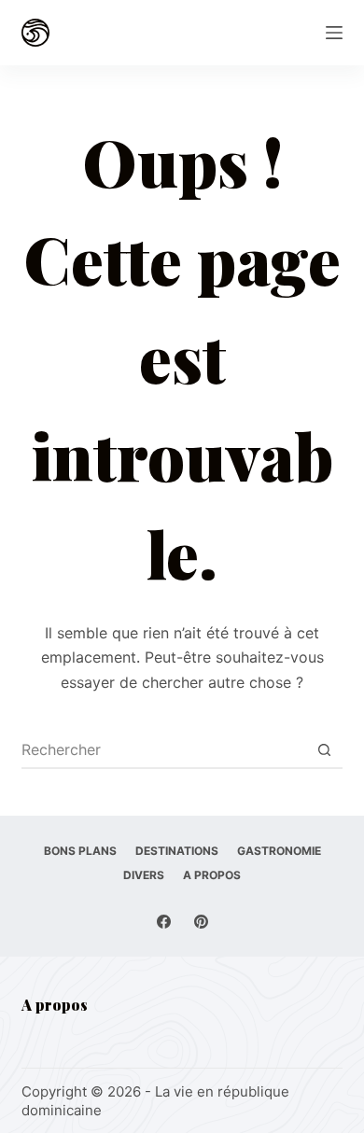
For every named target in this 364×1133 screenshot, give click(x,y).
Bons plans (80, 851)
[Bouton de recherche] (325, 749)
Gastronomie (279, 851)
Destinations (176, 851)
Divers (143, 875)
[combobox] (163, 749)
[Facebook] (164, 922)
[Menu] (334, 32)
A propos (212, 875)
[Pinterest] (201, 922)
